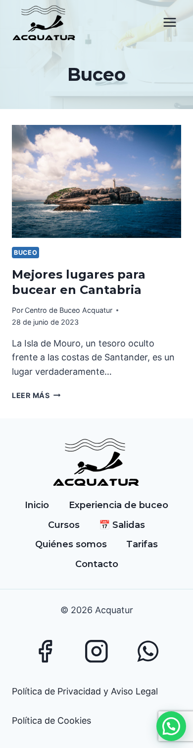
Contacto (96, 564)
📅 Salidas (122, 524)
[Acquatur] (44, 22)
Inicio (37, 505)
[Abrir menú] (169, 22)
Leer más (36, 395)
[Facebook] (44, 651)
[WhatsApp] (148, 651)
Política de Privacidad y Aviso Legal (85, 691)
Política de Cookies (51, 720)
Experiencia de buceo (118, 505)
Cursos (64, 524)
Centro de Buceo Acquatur (68, 310)
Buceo (25, 252)
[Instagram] (96, 651)
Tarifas (142, 544)
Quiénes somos (71, 544)
